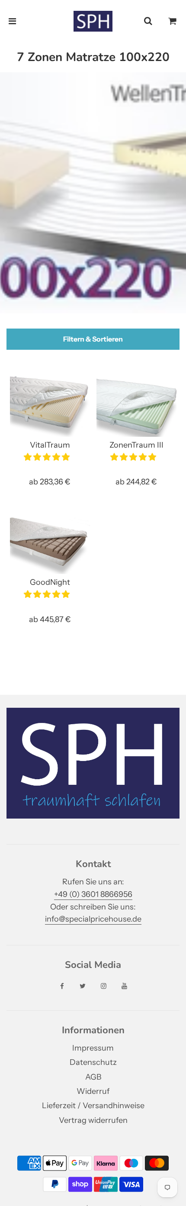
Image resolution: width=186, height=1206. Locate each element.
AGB (93, 1077)
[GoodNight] (50, 544)
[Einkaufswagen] (172, 21)
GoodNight (50, 582)
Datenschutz (93, 1062)
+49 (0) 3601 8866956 (93, 894)
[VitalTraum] (50, 407)
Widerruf (93, 1091)
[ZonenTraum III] (136, 407)
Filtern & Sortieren (93, 339)
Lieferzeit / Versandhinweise (93, 1105)
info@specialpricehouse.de (93, 919)
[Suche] (147, 21)
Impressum (93, 1048)
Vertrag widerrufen (93, 1120)
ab (50, 482)
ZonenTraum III (136, 445)
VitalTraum (50, 445)
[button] (47, 457)
